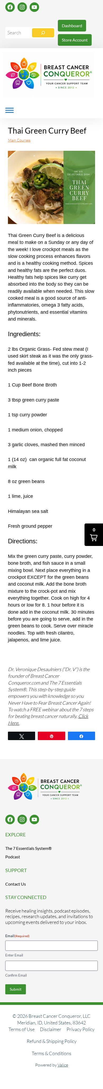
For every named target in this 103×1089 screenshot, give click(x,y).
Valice (63, 1065)
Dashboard (72, 25)
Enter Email (14, 955)
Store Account (75, 39)
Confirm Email (16, 975)
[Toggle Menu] (9, 110)
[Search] (43, 32)
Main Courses (19, 140)
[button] (94, 534)
